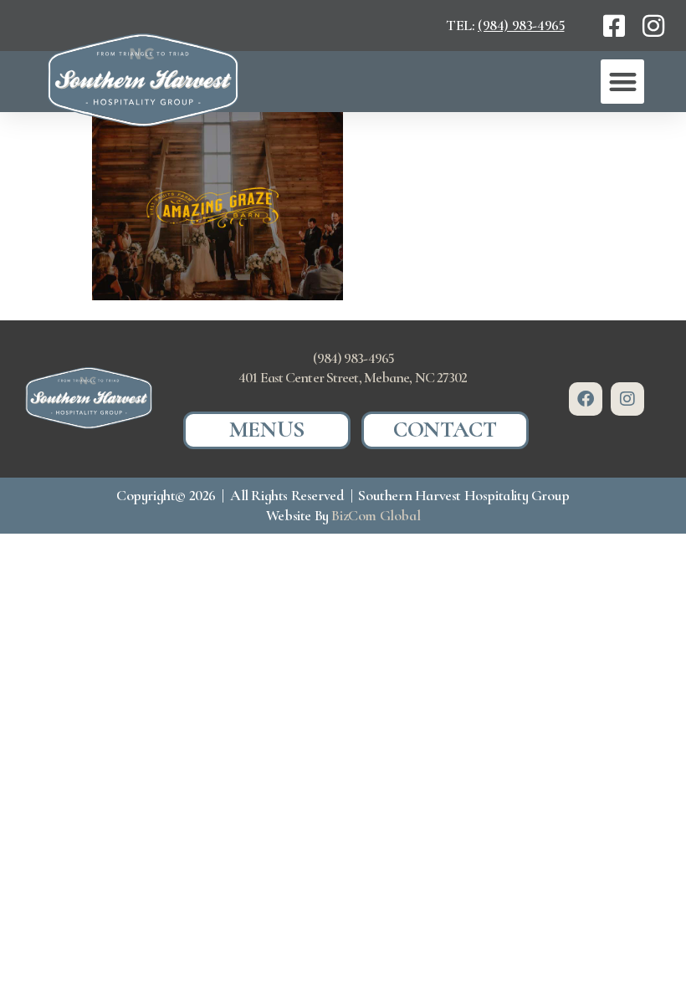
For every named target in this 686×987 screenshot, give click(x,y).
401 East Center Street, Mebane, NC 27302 (352, 377)
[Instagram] (627, 399)
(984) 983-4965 (521, 25)
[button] (622, 81)
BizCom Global (375, 515)
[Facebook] (585, 399)
